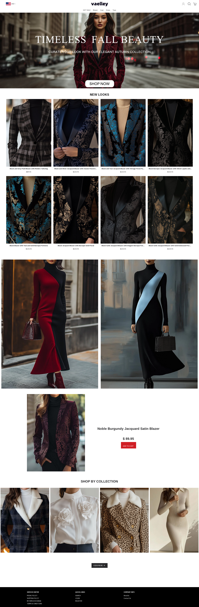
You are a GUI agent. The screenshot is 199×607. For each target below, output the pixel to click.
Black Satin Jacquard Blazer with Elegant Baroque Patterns (123, 246)
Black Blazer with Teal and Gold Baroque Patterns (29, 246)
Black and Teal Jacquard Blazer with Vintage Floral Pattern (123, 169)
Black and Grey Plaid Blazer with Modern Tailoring (29, 169)
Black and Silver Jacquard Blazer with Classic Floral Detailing (75, 169)
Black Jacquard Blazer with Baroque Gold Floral (76, 246)
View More (98, 565)
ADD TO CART (128, 446)
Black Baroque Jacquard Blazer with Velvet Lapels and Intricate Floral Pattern (170, 169)
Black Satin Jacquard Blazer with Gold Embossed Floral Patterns (170, 246)
